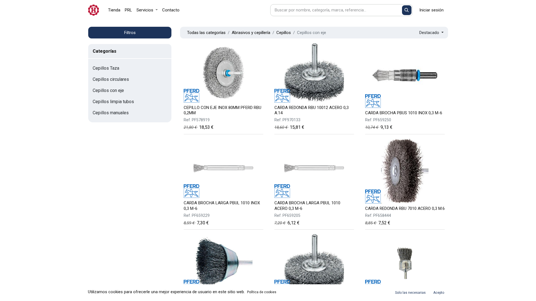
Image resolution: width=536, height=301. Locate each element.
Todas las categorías (206, 32)
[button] (431, 33)
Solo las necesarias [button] (410, 293)
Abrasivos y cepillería (251, 32)
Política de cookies (261, 292)
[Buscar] (407, 10)
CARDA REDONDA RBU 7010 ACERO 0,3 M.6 (405, 208)
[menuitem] (114, 10)
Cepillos (283, 32)
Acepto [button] (438, 293)
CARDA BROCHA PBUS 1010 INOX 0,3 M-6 (403, 112)
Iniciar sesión (431, 10)
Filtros (130, 32)
